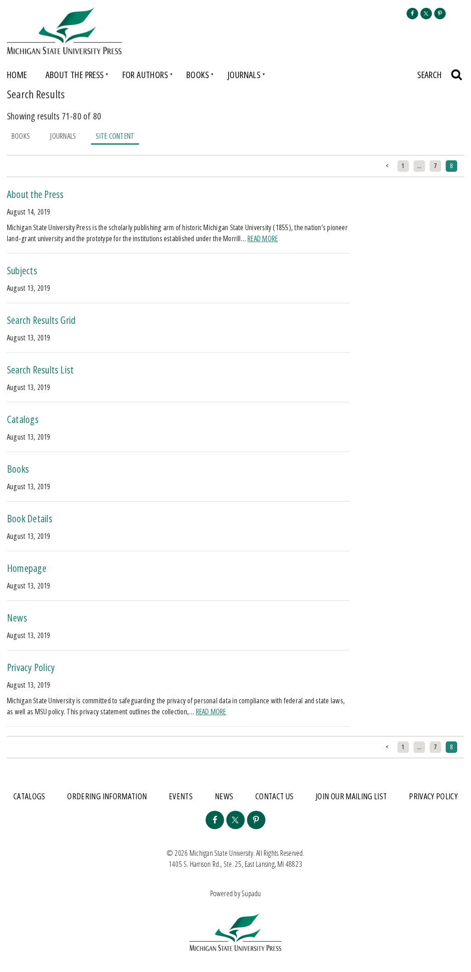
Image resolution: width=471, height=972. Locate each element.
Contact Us (274, 796)
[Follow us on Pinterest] (440, 13)
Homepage (26, 568)
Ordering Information (107, 796)
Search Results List (40, 369)
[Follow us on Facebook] (412, 13)
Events (181, 796)
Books (197, 74)
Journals (243, 74)
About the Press (75, 74)
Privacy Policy (31, 667)
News (17, 617)
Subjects (22, 270)
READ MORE (262, 238)
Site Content (115, 136)
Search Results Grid (41, 320)
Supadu (251, 893)
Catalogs (23, 419)
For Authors (145, 74)
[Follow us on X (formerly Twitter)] (426, 13)
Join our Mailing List (351, 796)
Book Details (29, 518)
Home (17, 74)
